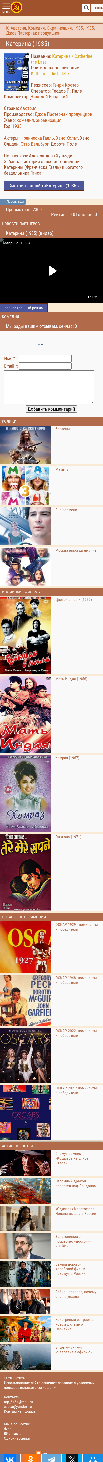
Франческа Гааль (37, 138)
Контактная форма (20, 1411)
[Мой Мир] (93, 1458)
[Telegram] (52, 1458)
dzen (8, 1428)
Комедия (36, 28)
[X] (72, 1458)
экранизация (49, 120)
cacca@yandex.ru (18, 1406)
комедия (25, 120)
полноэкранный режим (24, 307)
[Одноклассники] (31, 1458)
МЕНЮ (6, 12)
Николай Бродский (49, 96)
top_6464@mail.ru (18, 1401)
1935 (78, 28)
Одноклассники (17, 1438)
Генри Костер (66, 85)
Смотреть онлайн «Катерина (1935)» (44, 186)
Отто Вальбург (35, 144)
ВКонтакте (13, 1433)
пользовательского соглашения (31, 1387)
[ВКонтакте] (10, 1458)
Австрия (18, 28)
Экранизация (59, 28)
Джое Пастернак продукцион (33, 33)
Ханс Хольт (67, 138)
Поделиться (15, 201)
